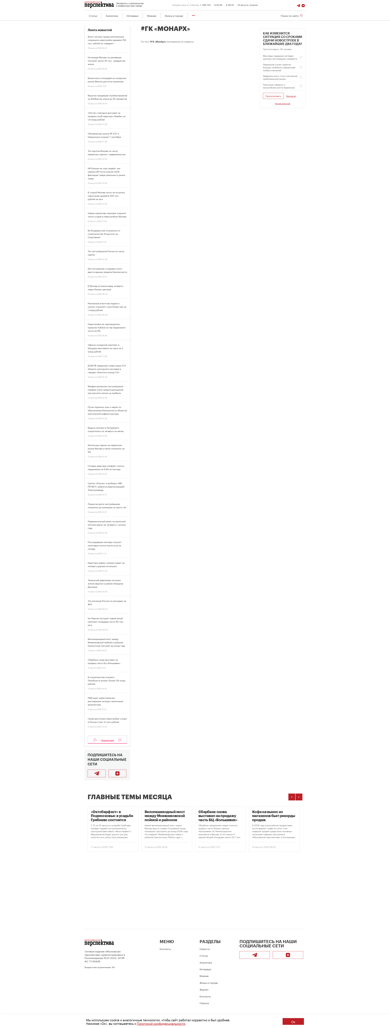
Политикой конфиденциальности (161, 1023)
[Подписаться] (303, 4)
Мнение (151, 15)
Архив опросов (282, 103)
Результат (291, 96)
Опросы (204, 1003)
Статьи (93, 15)
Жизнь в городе (174, 15)
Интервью (132, 15)
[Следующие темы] (299, 797)
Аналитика (112, 15)
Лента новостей (100, 30)
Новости (205, 949)
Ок (293, 1021)
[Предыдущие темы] (291, 797)
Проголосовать (273, 96)
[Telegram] (298, 4)
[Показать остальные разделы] (193, 15)
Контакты (165, 949)
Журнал (204, 989)
